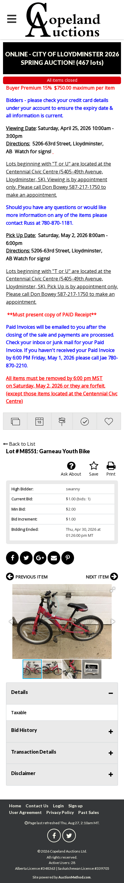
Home (15, 805)
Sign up (75, 805)
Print (111, 474)
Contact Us (37, 805)
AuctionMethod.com (74, 877)
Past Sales (88, 812)
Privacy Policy (60, 812)
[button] (112, 589)
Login (58, 805)
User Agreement (25, 812)
